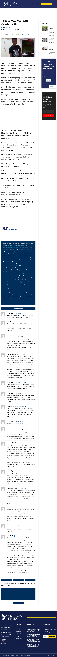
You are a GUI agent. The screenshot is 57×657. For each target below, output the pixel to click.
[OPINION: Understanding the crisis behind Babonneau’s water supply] (45, 28)
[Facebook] (46, 655)
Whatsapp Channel (20, 641)
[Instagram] (49, 655)
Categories (18, 631)
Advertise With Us (20, 638)
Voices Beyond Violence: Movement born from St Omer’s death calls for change (33, 646)
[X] (51, 655)
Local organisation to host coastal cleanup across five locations (33, 630)
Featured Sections (20, 634)
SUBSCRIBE (52, 636)
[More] (31, 34)
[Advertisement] (18, 117)
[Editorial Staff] (5, 228)
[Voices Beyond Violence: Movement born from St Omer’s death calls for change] (45, 48)
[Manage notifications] (3, 640)
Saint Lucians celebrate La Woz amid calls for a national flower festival (33, 635)
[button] (53, 4)
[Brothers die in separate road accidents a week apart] (45, 40)
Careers (17, 636)
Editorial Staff (6, 27)
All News (18, 629)
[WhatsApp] (54, 655)
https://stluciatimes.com (14, 247)
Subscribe (48, 115)
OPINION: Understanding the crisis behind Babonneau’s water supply (33, 640)
